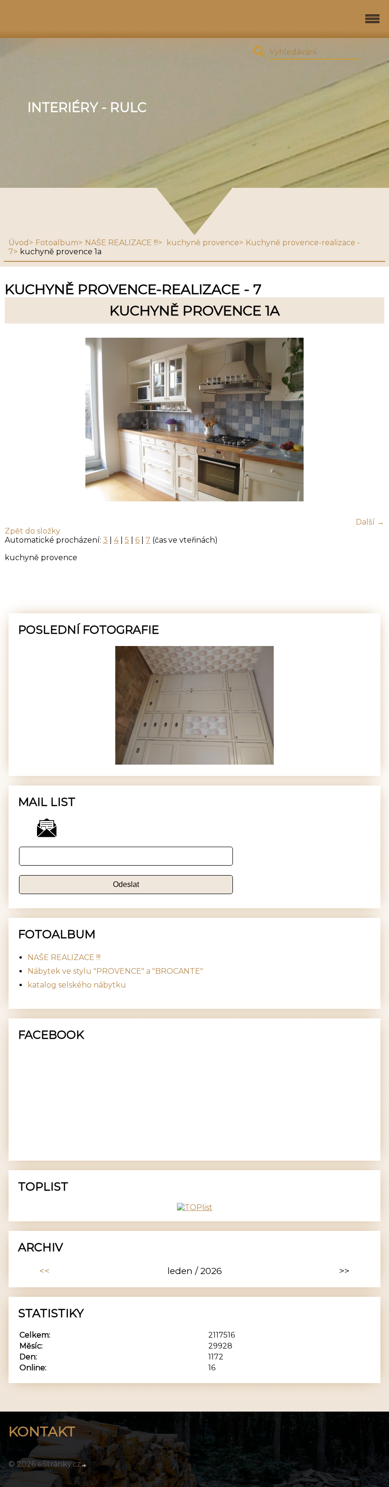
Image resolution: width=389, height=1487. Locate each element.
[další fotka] (369, 420)
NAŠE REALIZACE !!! (121, 242)
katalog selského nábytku (77, 984)
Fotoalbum (57, 242)
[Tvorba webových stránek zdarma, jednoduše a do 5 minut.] (84, 1465)
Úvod (19, 242)
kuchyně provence (202, 242)
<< (44, 1270)
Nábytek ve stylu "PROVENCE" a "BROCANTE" (115, 971)
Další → (370, 521)
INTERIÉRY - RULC (87, 107)
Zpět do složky (32, 531)
